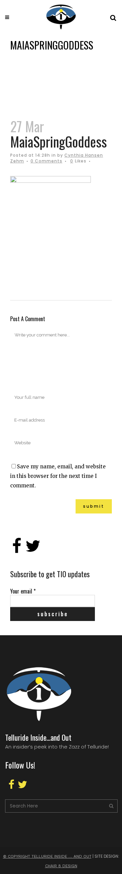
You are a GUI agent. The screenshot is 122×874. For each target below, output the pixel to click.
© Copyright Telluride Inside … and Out (47, 856)
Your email (23, 591)
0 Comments (46, 161)
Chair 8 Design (61, 865)
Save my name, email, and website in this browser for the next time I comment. (58, 476)
